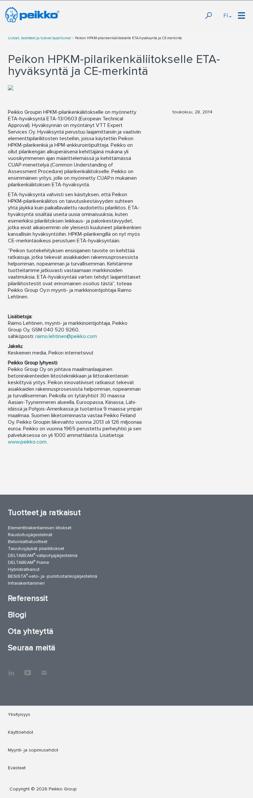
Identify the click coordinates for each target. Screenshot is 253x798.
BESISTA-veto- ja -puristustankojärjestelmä (52, 576)
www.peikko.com (27, 442)
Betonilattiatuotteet (27, 541)
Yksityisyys (19, 714)
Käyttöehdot (20, 732)
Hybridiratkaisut (24, 569)
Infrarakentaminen (26, 583)
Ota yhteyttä (31, 631)
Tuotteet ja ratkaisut (44, 512)
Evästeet (17, 768)
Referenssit (28, 598)
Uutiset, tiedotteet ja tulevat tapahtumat (39, 38)
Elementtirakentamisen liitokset (39, 528)
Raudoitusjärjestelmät (30, 534)
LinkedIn (11, 669)
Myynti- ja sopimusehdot (33, 750)
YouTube (27, 669)
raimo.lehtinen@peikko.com (66, 336)
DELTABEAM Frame (28, 562)
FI (225, 15)
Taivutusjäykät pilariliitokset (36, 548)
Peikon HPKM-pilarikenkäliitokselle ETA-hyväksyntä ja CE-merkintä (128, 38)
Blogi (17, 615)
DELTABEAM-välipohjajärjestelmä (42, 555)
